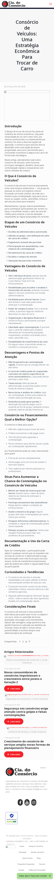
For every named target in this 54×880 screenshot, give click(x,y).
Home (22, 846)
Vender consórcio (37, 852)
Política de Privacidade (37, 870)
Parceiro (42, 864)
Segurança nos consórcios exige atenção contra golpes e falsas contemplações (26, 711)
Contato (21, 870)
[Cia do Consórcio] (13, 4)
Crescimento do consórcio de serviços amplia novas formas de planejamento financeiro (27, 744)
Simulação (22, 852)
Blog (38, 858)
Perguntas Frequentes (26, 864)
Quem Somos (27, 858)
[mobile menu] (50, 4)
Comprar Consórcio (36, 846)
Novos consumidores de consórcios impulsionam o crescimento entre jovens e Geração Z (23, 677)
